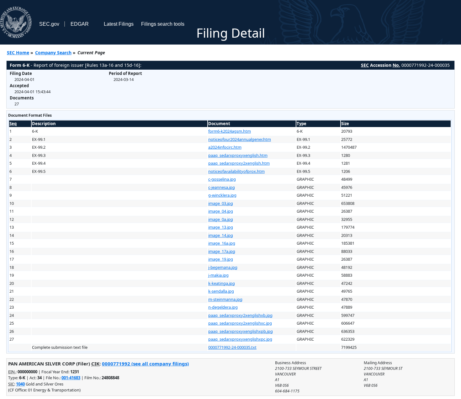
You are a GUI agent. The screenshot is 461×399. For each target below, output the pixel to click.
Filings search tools (162, 24)
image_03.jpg (220, 203)
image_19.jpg (220, 259)
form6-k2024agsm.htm (229, 131)
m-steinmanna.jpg (225, 299)
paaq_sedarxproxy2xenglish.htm (239, 163)
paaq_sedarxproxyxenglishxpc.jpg (240, 339)
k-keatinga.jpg (221, 283)
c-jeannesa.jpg (221, 187)
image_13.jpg (220, 227)
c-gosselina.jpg (222, 179)
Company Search (53, 53)
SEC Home (18, 53)
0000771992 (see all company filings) (145, 363)
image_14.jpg (220, 235)
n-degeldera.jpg (223, 307)
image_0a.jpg (220, 219)
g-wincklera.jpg (222, 195)
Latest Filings (119, 24)
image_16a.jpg (221, 243)
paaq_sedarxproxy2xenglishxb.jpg (240, 315)
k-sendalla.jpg (221, 291)
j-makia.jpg (218, 275)
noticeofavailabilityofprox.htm (236, 171)
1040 (20, 384)
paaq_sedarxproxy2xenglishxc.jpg (240, 323)
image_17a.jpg (221, 251)
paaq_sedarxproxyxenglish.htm (238, 155)
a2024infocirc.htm (224, 147)
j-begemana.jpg (222, 267)
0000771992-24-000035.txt (232, 347)
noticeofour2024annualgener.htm (239, 139)
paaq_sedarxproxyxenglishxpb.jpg (240, 331)
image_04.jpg (220, 211)
